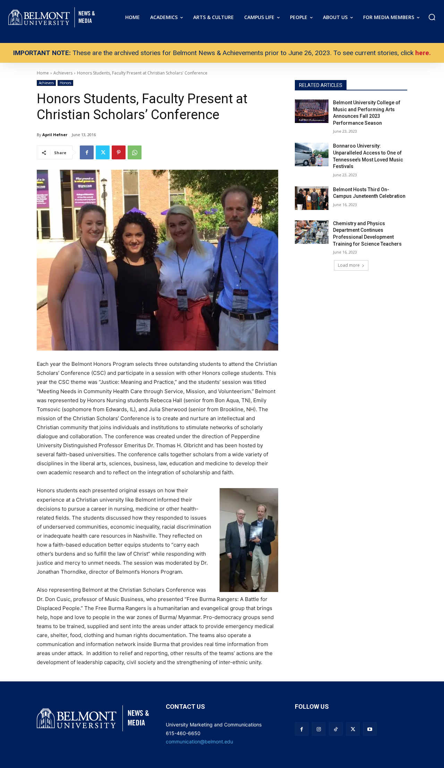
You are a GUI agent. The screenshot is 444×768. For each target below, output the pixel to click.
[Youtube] (370, 729)
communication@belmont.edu (199, 741)
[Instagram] (318, 729)
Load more (349, 265)
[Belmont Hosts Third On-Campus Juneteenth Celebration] (311, 198)
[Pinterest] (119, 152)
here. (423, 53)
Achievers (46, 82)
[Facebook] (87, 152)
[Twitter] (103, 152)
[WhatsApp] (135, 152)
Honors (65, 82)
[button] (432, 17)
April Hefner (54, 134)
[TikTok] (335, 729)
